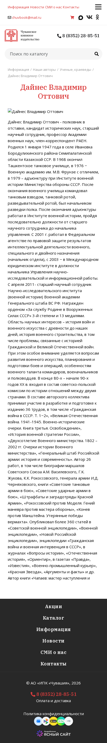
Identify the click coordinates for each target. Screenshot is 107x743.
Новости (37, 7)
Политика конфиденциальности (53, 713)
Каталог (53, 618)
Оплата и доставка (53, 700)
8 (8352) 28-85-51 (80, 35)
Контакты (71, 7)
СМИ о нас (53, 7)
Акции (53, 606)
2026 (76, 682)
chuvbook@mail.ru (26, 17)
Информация (18, 7)
